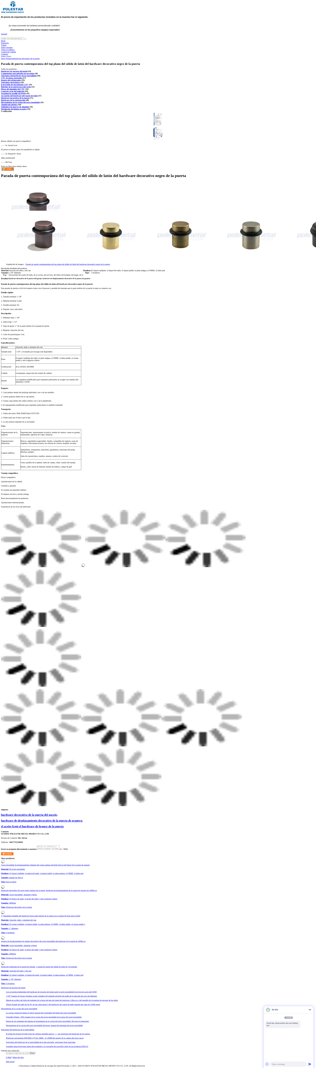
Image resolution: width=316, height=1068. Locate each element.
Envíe (32, 1053)
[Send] (310, 1064)
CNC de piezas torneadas (11, 78)
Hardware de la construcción (13, 100)
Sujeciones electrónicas (10, 82)
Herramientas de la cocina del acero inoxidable (20, 102)
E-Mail (8, 1057)
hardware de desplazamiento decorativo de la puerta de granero (41, 820)
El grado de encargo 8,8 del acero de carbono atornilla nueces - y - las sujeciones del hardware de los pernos (48, 1034)
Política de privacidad (9, 1066)
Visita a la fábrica (7, 50)
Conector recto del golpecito (12, 91)
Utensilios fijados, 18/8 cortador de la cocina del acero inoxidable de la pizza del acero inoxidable (44, 1017)
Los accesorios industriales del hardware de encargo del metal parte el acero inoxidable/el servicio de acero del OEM (51, 992)
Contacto (4, 54)
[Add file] (267, 1064)
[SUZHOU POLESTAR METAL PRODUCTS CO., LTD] (12, 13)
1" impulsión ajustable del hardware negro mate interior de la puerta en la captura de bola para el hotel (40, 916)
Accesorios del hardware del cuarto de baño (19, 96)
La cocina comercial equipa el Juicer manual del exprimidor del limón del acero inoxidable (41, 1013)
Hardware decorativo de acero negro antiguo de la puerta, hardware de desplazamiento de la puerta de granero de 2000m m (49, 890)
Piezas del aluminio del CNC (13, 89)
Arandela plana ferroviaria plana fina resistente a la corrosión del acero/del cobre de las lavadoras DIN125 (47, 1046)
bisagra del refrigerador (11, 80)
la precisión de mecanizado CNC (14, 85)
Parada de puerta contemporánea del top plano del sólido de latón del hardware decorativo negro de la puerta (68, 264)
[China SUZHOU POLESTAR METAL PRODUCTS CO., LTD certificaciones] (158, 125)
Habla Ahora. (6, 56)
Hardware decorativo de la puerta (27, 59)
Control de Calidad (8, 52)
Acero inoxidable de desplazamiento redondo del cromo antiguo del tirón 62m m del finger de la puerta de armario (45, 865)
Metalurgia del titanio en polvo (14, 109)
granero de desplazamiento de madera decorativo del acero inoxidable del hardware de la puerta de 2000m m (43, 941)
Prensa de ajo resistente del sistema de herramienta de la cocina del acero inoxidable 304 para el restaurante (47, 1021)
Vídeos (4, 45)
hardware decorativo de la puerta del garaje (29, 814)
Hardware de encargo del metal (14, 71)
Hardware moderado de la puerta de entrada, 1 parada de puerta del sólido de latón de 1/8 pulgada (39, 967)
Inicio (3, 41)
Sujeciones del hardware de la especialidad (19, 76)
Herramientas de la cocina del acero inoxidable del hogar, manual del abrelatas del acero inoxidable (44, 1025)
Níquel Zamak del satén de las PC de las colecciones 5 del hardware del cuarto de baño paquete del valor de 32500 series (53, 1004)
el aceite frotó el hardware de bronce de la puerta (32, 826)
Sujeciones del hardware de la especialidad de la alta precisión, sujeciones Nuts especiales (41, 1042)
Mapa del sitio (18, 1057)
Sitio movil (10, 1062)
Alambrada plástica (9, 105)
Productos (5, 43)
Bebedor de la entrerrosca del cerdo (16, 87)
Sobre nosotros (7, 47)
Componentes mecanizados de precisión (17, 73)
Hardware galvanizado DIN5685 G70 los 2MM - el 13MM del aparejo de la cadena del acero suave (45, 1038)
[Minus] (309, 1009)
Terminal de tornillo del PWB (13, 93)
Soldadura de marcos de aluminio (15, 107)
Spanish (4, 34)
